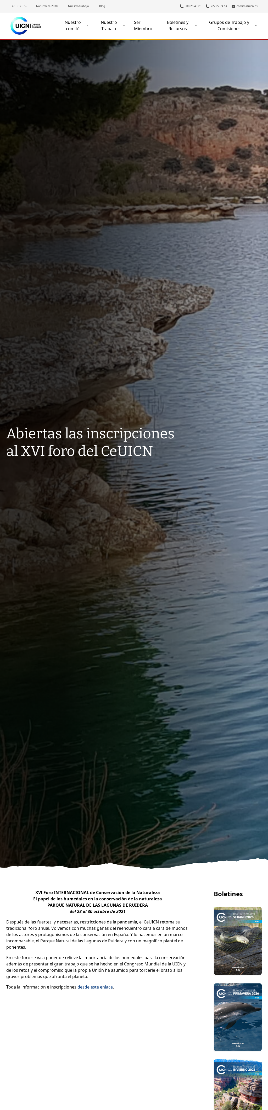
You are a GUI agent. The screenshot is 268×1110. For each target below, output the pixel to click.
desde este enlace (95, 987)
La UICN (15, 6)
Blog (102, 6)
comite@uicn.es (247, 6)
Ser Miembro (143, 25)
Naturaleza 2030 (47, 6)
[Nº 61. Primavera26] (238, 1017)
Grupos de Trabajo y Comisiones (229, 25)
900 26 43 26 (193, 6)
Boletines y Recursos (177, 25)
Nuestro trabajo (78, 6)
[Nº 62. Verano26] (238, 941)
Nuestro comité (73, 25)
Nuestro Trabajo (109, 25)
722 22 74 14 (219, 6)
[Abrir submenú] (26, 6)
